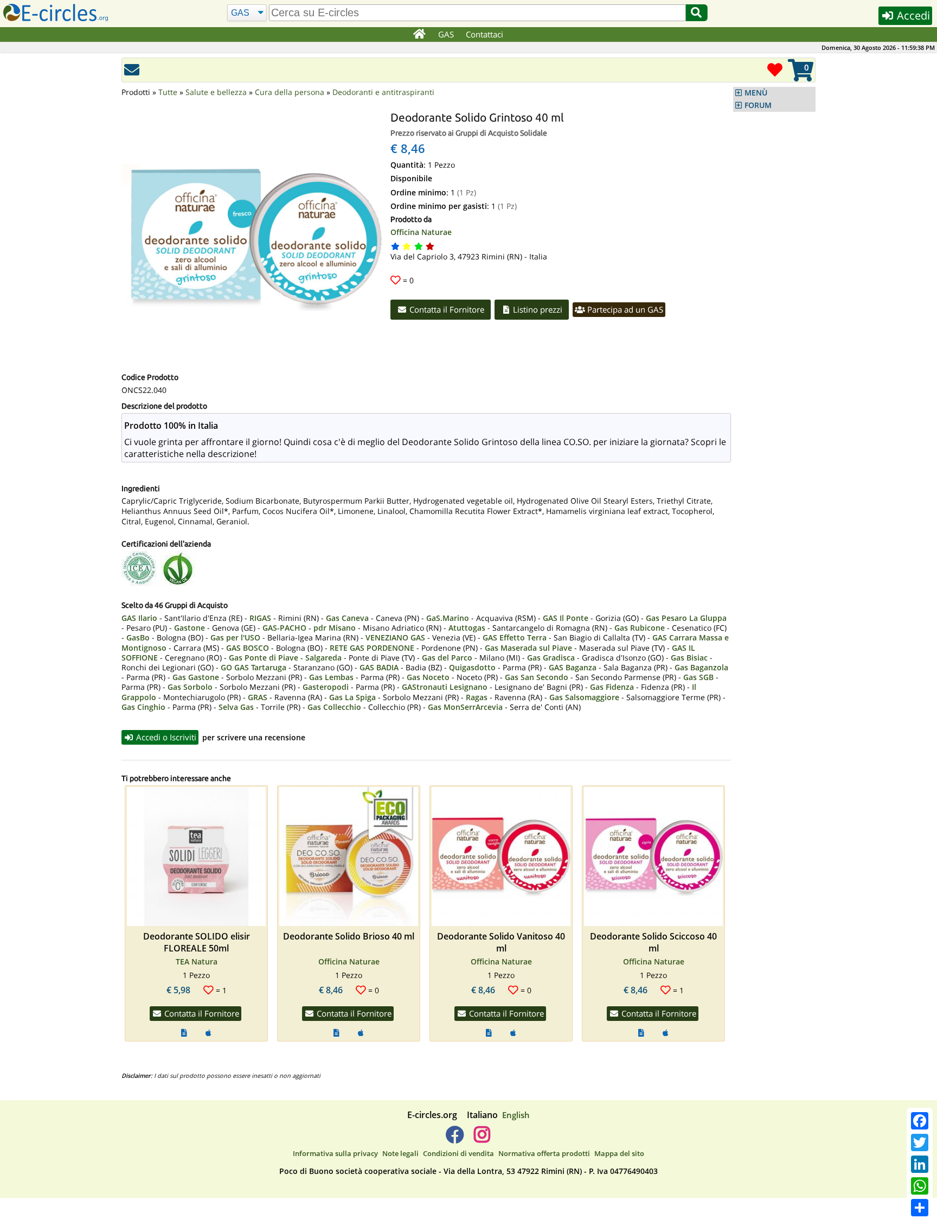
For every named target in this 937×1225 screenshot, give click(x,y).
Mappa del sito (619, 1153)
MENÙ (756, 93)
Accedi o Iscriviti (165, 737)
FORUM (758, 105)
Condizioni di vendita (458, 1153)
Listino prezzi (536, 309)
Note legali (400, 1153)
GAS (446, 34)
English (516, 1114)
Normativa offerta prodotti (544, 1153)
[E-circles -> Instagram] (481, 1139)
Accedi (912, 15)
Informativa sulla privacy (335, 1153)
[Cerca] (696, 12)
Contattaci (484, 34)
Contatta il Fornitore (445, 309)
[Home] (419, 34)
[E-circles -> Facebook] (455, 1139)
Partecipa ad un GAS (624, 309)
